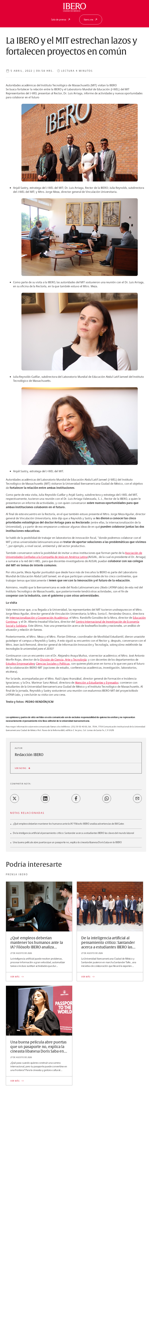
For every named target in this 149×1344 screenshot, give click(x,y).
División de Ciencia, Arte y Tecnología (63, 660)
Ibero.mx (88, 19)
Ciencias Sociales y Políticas (53, 664)
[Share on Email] (137, 798)
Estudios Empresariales (20, 664)
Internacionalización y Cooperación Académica (39, 618)
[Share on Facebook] (76, 798)
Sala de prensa (58, 19)
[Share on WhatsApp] (106, 798)
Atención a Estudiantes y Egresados (96, 682)
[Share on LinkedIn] (45, 798)
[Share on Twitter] (14, 798)
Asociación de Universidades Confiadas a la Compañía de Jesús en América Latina (74, 555)
